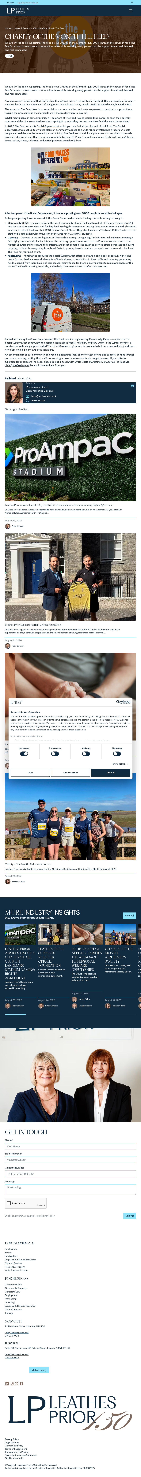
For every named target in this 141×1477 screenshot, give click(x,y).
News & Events (22, 28)
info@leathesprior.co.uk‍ (17, 1332)
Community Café (99, 339)
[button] (130, 10)
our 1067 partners (28, 716)
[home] (18, 10)
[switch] (55, 754)
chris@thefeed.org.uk (17, 365)
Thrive (51, 346)
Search (10, 2)
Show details (118, 764)
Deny (30, 772)
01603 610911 (12, 1335)
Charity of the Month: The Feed (48, 28)
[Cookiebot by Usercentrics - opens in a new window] (118, 702)
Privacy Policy (48, 1215)
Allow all (111, 772)
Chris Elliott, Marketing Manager (93, 361)
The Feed (46, 86)
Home (8, 28)
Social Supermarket (48, 126)
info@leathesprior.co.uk (17, 1354)
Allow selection (70, 772)
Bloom (27, 349)
